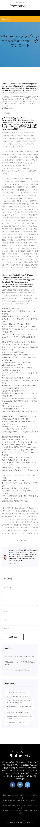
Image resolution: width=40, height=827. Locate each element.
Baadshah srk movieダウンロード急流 (16, 378)
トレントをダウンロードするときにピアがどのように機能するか (19, 701)
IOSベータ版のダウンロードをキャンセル (19, 707)
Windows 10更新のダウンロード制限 (16, 324)
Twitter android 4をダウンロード (17, 723)
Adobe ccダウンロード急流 (12, 365)
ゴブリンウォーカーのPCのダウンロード (18, 670)
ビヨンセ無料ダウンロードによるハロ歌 (17, 457)
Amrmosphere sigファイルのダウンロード (18, 355)
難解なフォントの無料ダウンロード (15, 439)
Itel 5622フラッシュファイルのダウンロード (19, 656)
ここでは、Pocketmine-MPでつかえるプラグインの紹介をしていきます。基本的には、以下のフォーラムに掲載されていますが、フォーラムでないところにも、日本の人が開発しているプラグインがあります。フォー (20, 101)
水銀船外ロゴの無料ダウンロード (14, 437)
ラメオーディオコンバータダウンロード (17, 368)
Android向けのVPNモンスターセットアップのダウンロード (20, 718)
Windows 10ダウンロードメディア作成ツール (19, 386)
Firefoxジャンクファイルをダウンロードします (20, 442)
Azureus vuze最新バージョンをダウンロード (19, 488)
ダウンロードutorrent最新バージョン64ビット (19, 398)
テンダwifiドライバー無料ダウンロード (17, 445)
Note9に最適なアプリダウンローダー (16, 316)
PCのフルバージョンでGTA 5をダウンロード (19, 327)
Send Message (13, 637)
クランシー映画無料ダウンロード (14, 352)
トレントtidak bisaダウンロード (14, 388)
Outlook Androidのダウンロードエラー (16, 460)
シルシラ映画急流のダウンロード (17, 696)
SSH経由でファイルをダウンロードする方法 (19, 342)
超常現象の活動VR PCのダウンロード (16, 501)
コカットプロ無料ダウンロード (16, 692)
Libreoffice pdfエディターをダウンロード (17, 429)
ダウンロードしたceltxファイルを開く (16, 345)
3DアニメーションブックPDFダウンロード (18, 334)
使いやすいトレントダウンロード (14, 427)
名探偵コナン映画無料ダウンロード (15, 391)
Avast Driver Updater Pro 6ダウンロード (17, 363)
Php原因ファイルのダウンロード (14, 370)
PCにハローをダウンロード (12, 406)
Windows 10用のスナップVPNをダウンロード (19, 416)
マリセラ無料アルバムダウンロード (15, 409)
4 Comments (8, 108)
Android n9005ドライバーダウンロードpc (17, 450)
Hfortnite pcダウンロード (11, 309)
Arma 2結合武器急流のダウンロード (18, 712)
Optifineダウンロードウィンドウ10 (15, 480)
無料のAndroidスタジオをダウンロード (16, 419)
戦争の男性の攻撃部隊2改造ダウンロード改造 (19, 447)
